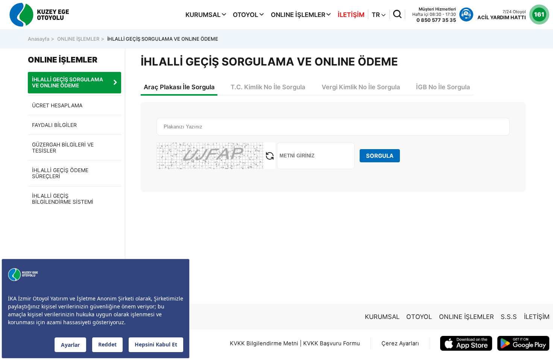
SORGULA (379, 156)
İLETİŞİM (351, 14)
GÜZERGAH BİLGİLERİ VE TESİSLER (63, 148)
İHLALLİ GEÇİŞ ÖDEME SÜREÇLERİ (60, 173)
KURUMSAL (202, 14)
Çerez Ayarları (400, 343)
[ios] (466, 343)
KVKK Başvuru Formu (331, 343)
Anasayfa (38, 39)
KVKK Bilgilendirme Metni (264, 343)
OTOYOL (245, 14)
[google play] (523, 343)
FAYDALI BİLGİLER (54, 125)
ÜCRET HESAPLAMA (57, 105)
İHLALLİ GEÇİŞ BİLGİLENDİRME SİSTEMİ (62, 199)
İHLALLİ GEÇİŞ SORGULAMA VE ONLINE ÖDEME (162, 39)
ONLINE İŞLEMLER (298, 14)
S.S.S (509, 316)
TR (376, 14)
